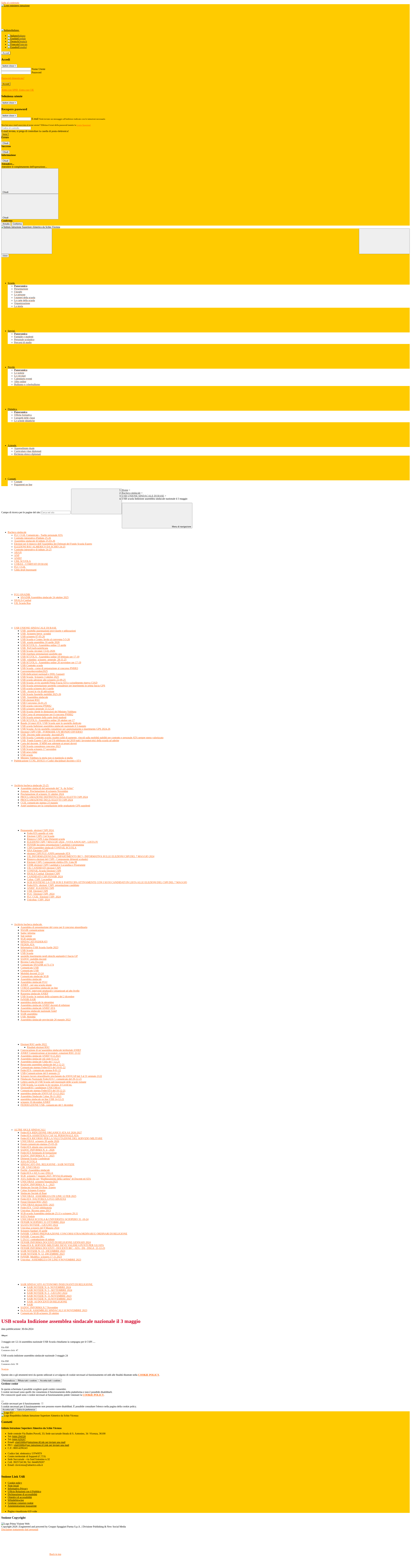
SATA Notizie (28, 1216)
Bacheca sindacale (131, 493)
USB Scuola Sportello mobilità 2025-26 (41, 694)
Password (36, 72)
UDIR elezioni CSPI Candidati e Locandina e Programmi (56, 865)
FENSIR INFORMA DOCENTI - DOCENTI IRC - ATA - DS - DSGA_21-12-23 (63, 1248)
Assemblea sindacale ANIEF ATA (38, 1008)
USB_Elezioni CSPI (37, 891)
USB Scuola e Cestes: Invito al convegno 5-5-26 (45, 639)
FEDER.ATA (28, 944)
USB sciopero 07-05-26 (33, 636)
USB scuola (27, 755)
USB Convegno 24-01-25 (34, 703)
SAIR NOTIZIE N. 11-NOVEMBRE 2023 (49, 1296)
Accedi (6, 53)
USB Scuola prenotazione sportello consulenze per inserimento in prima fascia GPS (63, 685)
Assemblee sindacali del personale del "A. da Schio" (47, 788)
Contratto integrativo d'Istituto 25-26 (32, 538)
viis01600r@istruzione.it (40, 1442)
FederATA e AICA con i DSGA (37, 1173)
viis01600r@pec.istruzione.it (41, 1445)
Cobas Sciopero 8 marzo (33, 1190)
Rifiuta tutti (27, 1380)
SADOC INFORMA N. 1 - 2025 (37, 1184)
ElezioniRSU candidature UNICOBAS (41, 1087)
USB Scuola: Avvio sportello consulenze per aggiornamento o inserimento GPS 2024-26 (65, 729)
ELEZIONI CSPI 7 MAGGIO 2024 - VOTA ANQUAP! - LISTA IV (62, 842)
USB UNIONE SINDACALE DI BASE (143, 495)
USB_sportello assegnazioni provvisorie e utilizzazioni (48, 630)
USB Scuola (27, 950)
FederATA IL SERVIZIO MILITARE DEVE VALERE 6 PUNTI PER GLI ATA (62, 1245)
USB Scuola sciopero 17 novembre (38, 749)
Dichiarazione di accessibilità (22, 1494)
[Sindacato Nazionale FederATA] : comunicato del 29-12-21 (51, 1079)
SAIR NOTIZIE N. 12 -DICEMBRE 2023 (43, 1253)
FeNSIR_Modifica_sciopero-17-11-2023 (41, 1256)
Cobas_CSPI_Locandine (39, 879)
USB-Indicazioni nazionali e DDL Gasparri (43, 674)
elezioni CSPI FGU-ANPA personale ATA (48, 853)
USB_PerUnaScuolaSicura (34, 648)
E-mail (35, 118)
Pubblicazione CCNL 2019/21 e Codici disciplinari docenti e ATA (47, 760)
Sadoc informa (28, 933)
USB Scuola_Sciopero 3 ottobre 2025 (40, 677)
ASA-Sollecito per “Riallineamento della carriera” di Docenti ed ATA (56, 1178)
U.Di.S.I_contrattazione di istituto (38, 1239)
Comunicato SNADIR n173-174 (37, 964)
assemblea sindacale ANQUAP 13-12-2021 (43, 1093)
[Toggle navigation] (26, 241)
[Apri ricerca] (384, 241)
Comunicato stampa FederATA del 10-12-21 (43, 1090)
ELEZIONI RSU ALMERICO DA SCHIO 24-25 (39, 546)
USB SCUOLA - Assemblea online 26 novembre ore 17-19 (51, 662)
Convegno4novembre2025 (34, 671)
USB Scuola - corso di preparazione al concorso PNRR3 (49, 668)
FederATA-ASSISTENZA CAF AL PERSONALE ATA (50, 1135)
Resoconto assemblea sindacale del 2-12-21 (43, 1064)
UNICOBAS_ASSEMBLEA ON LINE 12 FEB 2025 (48, 1196)
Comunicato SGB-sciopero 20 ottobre (40, 1313)
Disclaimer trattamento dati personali (19, 1529)
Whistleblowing (16, 1500)
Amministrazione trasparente (22, 1506)
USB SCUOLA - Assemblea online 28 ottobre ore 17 (48, 720)
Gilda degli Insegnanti (25, 569)
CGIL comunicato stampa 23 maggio (39, 802)
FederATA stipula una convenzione (38, 1147)
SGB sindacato (28, 938)
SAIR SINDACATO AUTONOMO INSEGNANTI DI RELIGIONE (57, 1284)
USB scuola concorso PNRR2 (36, 705)
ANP (16, 555)
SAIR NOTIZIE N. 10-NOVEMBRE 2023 (49, 1298)
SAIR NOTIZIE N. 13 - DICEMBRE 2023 (43, 1251)
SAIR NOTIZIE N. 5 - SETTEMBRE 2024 (49, 1290)
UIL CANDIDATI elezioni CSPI (44, 867)
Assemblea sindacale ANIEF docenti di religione (45, 1005)
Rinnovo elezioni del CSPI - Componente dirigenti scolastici (57, 859)
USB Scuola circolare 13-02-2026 (38, 651)
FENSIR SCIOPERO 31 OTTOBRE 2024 (43, 1222)
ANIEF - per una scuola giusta (36, 985)
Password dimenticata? (12, 78)
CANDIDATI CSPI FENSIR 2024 (45, 876)
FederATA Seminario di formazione (39, 1152)
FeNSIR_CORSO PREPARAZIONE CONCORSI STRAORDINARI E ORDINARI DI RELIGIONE (74, 1233)
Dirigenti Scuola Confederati (35, 1158)
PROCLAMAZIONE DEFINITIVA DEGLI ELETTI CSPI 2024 (54, 797)
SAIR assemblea (29, 1013)
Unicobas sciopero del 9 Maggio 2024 (40, 1228)
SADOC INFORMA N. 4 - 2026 (37, 1150)
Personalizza (9, 1380)
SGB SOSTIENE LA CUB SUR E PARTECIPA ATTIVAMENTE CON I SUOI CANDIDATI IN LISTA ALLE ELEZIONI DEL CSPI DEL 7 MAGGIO (107, 882)
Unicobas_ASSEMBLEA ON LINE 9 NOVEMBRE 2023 (51, 1259)
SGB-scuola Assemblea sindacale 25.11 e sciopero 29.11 (49, 1213)
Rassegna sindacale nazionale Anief (39, 1011)
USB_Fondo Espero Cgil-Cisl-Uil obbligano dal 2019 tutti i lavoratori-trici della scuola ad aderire (70, 740)
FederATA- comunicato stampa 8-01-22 (41, 1070)
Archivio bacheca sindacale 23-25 (31, 785)
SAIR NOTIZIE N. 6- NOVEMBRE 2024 (49, 1287)
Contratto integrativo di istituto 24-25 (33, 549)
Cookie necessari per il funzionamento (21, 1403)
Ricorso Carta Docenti (32, 962)
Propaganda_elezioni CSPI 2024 (37, 830)
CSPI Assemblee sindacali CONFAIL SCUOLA (51, 847)
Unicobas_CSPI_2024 (38, 899)
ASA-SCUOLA (29, 1161)
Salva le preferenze (26, 1409)
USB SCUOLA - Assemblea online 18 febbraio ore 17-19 (50, 656)
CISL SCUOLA (22, 561)
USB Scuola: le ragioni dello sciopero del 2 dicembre (47, 996)
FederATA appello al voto (40, 833)
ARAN (18, 552)
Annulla (6, 224)
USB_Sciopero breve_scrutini (36, 633)
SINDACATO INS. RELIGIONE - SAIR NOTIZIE (47, 1164)
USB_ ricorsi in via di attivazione (37, 691)
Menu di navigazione (181, 526)
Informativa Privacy (18, 1488)
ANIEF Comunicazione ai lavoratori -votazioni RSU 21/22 (50, 1053)
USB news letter (29, 752)
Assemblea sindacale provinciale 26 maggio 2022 (46, 1019)
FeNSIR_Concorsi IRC (32, 1236)
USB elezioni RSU (30, 700)
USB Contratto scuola (32, 665)
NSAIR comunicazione (32, 930)
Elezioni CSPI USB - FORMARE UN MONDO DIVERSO (52, 731)
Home (125, 490)
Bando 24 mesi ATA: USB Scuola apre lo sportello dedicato (51, 723)
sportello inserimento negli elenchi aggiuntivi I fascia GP (49, 956)
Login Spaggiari (84, 125)
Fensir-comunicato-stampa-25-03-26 (39, 1144)
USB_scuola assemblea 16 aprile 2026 (40, 642)
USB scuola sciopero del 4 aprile (37, 688)
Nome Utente (38, 69)
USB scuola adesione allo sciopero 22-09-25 (43, 679)
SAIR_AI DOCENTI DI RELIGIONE (47, 1301)
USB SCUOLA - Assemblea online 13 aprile (43, 645)
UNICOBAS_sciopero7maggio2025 (39, 1181)
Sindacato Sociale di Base (34, 1193)
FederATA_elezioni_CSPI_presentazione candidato (53, 885)
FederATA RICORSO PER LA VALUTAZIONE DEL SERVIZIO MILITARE (61, 1138)
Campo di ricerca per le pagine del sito (20, 512)
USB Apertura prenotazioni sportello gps (41, 653)
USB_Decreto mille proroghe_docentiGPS (42, 734)
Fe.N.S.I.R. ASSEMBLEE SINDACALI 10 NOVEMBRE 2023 (54, 1310)
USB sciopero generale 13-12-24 (37, 708)
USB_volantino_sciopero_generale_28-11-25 (43, 659)
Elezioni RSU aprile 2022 (34, 1044)
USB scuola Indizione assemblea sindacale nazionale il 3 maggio (53, 726)
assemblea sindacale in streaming (37, 1002)
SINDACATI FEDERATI (34, 941)
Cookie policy (15, 1482)
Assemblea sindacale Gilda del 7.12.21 (40, 1061)
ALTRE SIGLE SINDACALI (30, 1129)
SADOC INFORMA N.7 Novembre (39, 1307)
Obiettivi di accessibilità (20, 1497)
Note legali (13, 1485)
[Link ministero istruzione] (15, 5)
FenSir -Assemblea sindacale (35, 1170)
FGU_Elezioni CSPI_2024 (40, 893)
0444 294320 (19, 1436)
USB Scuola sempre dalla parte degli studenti (43, 717)
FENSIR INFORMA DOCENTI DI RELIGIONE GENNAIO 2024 (56, 1242)
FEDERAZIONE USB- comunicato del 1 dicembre (47, 1105)
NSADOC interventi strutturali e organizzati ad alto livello (50, 990)
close (5, 255)
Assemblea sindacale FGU (34, 982)
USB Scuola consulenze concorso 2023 (41, 746)
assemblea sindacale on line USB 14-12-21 (42, 1099)
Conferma (17, 224)
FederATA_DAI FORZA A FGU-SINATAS (43, 1199)
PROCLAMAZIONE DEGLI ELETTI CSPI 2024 (47, 799)
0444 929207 (19, 1439)
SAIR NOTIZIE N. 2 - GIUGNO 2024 (47, 1293)
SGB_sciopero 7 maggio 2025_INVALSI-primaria (46, 1176)
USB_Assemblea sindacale (34, 697)
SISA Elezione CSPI (37, 850)
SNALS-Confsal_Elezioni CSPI (43, 873)
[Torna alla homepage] (205, 227)
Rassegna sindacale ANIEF (34, 993)
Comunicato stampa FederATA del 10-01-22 (43, 1067)
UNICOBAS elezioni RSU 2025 (37, 1204)
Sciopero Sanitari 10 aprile (34, 1230)
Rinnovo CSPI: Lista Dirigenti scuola (46, 839)
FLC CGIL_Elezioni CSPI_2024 (44, 896)
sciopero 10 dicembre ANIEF (35, 1102)
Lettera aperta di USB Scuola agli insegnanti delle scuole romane (53, 1082)
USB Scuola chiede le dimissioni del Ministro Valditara (48, 711)
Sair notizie (26, 936)
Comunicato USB (30, 967)
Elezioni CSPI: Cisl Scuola (40, 836)
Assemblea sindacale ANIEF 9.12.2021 (41, 1056)
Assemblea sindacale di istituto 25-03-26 (34, 541)
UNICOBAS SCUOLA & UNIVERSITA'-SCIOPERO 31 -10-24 (54, 1219)
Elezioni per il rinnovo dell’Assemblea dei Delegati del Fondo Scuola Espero (53, 543)
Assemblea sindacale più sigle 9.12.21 (40, 1058)
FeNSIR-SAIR (28, 999)
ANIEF (18, 558)
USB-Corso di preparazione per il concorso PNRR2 (47, 714)
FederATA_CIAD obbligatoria (36, 1207)
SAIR (30, 1304)
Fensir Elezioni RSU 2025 (34, 1202)
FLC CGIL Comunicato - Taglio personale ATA (38, 535)
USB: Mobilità (28, 1016)
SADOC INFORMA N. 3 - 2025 (37, 1155)
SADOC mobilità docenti (33, 959)
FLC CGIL (20, 567)
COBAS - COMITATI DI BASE (31, 564)
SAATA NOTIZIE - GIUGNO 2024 (39, 1225)
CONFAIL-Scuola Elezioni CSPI (44, 870)
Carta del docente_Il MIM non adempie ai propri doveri (49, 743)
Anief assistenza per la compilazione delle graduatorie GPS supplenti (55, 805)
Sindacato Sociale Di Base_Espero (38, 1187)
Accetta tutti (50, 1380)
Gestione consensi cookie (20, 1503)
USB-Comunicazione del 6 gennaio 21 (40, 1073)
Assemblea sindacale (31, 979)
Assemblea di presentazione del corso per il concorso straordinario (54, 927)
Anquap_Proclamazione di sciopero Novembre (44, 791)
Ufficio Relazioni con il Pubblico (24, 1491)
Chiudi (5, 143)
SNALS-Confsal (22, 600)
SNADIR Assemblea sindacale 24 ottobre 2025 (45, 597)
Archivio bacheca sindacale (28, 924)
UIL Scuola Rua (22, 603)
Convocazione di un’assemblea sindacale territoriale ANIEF (51, 1050)
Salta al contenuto (10, 2)
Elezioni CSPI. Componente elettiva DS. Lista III (52, 862)
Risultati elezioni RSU (38, 1047)
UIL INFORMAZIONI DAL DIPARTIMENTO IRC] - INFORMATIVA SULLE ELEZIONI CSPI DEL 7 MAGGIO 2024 (90, 856)
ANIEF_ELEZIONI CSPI (40, 888)
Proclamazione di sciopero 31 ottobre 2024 (42, 794)
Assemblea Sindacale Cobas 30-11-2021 (41, 1096)
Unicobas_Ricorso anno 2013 (36, 1210)
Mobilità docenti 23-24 (32, 973)
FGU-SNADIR (22, 594)
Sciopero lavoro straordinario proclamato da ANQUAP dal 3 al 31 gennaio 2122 (61, 1076)
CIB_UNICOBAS (30, 1167)
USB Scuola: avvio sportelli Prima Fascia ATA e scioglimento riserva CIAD (59, 682)
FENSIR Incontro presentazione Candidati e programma (55, 844)
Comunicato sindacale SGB (35, 976)
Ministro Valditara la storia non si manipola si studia (47, 757)
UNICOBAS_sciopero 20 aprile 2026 (40, 1141)
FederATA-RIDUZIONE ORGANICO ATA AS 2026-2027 (51, 1132)
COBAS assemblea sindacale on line (39, 988)
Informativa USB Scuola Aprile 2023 (39, 947)
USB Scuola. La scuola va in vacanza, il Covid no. (46, 1084)
